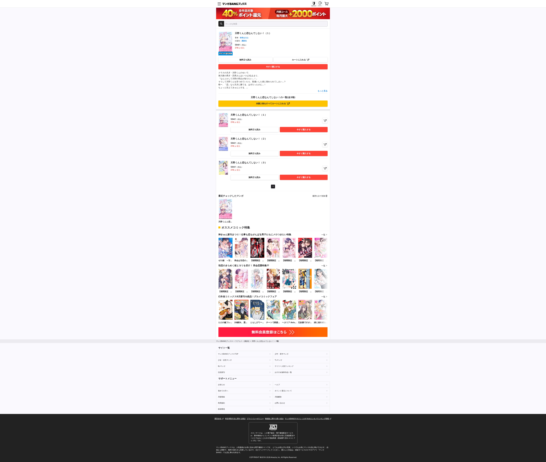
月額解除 (278, 397)
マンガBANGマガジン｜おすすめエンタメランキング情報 (307, 419)
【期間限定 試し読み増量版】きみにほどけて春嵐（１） (225, 291)
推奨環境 (221, 409)
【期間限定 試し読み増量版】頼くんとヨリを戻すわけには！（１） (305, 291)
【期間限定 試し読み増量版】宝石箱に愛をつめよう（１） (257, 291)
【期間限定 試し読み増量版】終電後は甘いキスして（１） (289, 291)
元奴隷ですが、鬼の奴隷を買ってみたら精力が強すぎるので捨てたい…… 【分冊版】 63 (305, 322)
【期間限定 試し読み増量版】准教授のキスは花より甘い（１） (289, 260)
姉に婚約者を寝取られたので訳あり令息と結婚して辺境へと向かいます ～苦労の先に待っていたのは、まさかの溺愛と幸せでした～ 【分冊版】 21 (321, 322)
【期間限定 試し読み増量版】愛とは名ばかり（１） (257, 260)
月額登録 (221, 397)
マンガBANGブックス (224, 341)
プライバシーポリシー (255, 419)
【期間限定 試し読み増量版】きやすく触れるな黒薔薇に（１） (273, 291)
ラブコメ (238, 341)
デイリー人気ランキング (284, 366)
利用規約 (221, 403)
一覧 (323, 234)
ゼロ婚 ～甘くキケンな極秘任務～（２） (225, 260)
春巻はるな (244, 38)
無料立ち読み (245, 59)
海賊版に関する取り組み (274, 419)
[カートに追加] (325, 120)
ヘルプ (277, 385)
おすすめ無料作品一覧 (283, 372)
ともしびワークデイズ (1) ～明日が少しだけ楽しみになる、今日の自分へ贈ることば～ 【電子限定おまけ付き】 (257, 322)
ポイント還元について (283, 391)
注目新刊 (221, 372)
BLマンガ (221, 366)
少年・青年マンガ (281, 354)
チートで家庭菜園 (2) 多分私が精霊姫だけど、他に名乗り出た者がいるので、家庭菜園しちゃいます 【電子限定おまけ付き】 (273, 322)
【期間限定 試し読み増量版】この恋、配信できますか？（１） (321, 260)
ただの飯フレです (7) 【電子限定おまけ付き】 (225, 322)
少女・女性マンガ (225, 360)
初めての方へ (223, 391)
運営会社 (218, 419)
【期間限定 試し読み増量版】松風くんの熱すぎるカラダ (273, 260)
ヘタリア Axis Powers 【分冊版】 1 (289, 322)
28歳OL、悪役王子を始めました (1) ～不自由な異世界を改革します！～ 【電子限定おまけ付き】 (241, 322)
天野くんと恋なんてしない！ (225, 221)
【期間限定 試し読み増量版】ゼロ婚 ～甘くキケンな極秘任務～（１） (305, 260)
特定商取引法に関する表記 (235, 419)
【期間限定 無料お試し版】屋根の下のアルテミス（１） (321, 291)
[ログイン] (320, 4)
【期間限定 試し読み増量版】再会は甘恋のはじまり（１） (241, 291)
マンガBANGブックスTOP (228, 354)
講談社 (244, 41)
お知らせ (221, 385)
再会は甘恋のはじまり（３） (241, 260)
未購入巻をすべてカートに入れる (271, 103)
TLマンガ (278, 360)
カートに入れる (299, 59)
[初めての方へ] (314, 4)
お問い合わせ (280, 403)
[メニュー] (219, 4)
